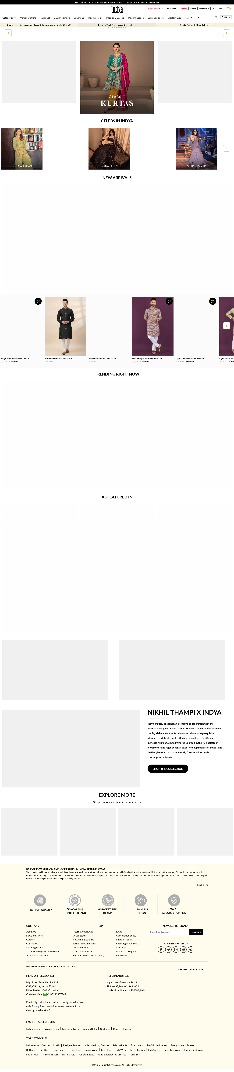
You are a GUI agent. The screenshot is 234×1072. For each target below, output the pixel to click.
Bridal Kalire (58, 1049)
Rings (116, 1028)
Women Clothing (28, 18)
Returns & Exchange (83, 939)
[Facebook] (161, 949)
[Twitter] (168, 949)
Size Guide (121, 947)
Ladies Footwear (70, 1028)
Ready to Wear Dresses (183, 1045)
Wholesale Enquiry (126, 951)
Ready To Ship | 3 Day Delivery (195, 25)
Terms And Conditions (84, 943)
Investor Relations (82, 951)
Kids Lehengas (137, 1049)
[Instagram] (176, 949)
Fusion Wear (32, 1054)
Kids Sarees (154, 1049)
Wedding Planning (35, 947)
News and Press (34, 935)
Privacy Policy (80, 947)
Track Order (171, 8)
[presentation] (8, 32)
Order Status (80, 935)
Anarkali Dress (50, 1054)
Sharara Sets (68, 1054)
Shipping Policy (124, 939)
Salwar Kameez (62, 18)
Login (214, 8)
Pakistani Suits (86, 1054)
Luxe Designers (156, 18)
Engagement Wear (194, 1049)
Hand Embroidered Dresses (111, 1054)
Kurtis (56, 1045)
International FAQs (83, 931)
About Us (31, 931)
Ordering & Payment (127, 943)
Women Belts (90, 1028)
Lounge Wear (91, 1049)
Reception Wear (172, 1049)
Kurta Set (45, 18)
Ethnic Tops (74, 1049)
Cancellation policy (126, 935)
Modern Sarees (136, 18)
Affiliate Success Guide (38, 955)
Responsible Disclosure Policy (88, 955)
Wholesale (182, 8)
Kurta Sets (135, 1054)
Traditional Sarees (115, 18)
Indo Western (95, 18)
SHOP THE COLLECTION (168, 768)
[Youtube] (183, 949)
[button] (109, 27)
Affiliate (193, 8)
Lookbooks (122, 955)
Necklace (105, 1028)
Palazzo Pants (120, 1045)
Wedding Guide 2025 (156, 8)
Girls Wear (120, 1049)
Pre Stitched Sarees (157, 1045)
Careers (30, 939)
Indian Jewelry (34, 1028)
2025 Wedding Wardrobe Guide (43, 951)
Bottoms (30, 1049)
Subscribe (196, 932)
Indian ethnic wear (67, 875)
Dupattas (44, 1049)
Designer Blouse (71, 1045)
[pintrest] (191, 949)
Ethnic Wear (137, 1045)
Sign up (221, 8)
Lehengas (79, 18)
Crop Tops (106, 1049)
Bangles (126, 1028)
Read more (202, 884)
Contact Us (32, 943)
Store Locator (204, 8)
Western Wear (175, 18)
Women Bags (52, 1028)
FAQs (119, 931)
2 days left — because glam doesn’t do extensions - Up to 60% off (39, 25)
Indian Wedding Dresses (96, 1045)
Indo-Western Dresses (38, 1045)
